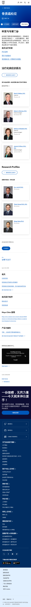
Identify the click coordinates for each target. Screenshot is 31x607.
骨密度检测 (5, 305)
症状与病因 (6, 24)
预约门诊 (6, 18)
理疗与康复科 (6, 56)
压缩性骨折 (5, 278)
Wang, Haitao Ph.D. (19, 221)
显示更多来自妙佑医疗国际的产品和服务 (12, 336)
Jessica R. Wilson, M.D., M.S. (20, 147)
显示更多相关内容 (6, 290)
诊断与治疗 (15, 24)
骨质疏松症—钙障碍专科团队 (11, 59)
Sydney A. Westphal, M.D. (20, 128)
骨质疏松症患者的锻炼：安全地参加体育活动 (14, 286)
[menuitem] (6, 24)
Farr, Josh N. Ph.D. (18, 187)
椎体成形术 (5, 301)
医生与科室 (25, 24)
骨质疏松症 (9, 13)
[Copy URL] (25, 356)
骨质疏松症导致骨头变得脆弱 (9, 282)
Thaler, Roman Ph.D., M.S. (20, 204)
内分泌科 (5, 52)
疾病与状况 (7, 8)
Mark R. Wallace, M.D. (19, 93)
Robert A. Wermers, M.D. (20, 111)
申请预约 (6, 248)
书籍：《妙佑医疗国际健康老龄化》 (11, 332)
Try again (16, 359)
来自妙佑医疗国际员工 (8, 242)
